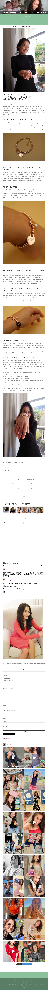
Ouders (4, 718)
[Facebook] (23, 987)
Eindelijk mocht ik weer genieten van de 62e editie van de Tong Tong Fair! (40, 515)
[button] (24, 23)
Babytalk (4, 705)
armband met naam (13, 301)
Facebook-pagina (12, 376)
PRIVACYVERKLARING (8, 680)
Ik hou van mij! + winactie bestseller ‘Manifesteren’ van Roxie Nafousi (33, 516)
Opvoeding (5, 715)
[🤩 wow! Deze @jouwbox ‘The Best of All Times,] (34, 757)
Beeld (4, 707)
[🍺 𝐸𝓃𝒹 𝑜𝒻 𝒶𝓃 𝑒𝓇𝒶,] (13, 843)
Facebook (20, 388)
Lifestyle (5, 101)
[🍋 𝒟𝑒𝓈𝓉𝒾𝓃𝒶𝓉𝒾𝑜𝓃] (13, 800)
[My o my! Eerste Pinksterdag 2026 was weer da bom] (34, 822)
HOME (5, 672)
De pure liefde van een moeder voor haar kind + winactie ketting (13, 515)
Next (45, 7)
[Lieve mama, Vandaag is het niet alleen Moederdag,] (13, 865)
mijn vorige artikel (12, 299)
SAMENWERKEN (7, 678)
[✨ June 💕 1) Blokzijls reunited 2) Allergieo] (13, 779)
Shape (4, 723)
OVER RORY (6, 675)
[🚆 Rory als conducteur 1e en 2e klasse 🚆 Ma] (13, 757)
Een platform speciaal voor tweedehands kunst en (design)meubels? (27, 516)
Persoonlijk (5, 721)
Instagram (30, 388)
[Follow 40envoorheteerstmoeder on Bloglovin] (6, 738)
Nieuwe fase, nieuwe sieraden (19, 514)
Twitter (24, 388)
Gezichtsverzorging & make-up (9, 710)
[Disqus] (24, 543)
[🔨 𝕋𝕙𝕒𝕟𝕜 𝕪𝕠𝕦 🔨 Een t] (34, 929)
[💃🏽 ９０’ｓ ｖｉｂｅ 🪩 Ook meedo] (13, 951)
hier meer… (10, 665)
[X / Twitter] (24, 987)
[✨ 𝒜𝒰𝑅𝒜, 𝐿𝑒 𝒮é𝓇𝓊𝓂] (34, 865)
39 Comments (23, 101)
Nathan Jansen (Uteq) (30, 980)
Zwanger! (5, 726)
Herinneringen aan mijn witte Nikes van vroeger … (6, 515)
